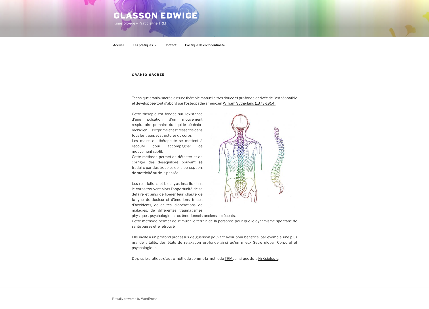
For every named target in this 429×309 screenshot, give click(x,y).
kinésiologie (268, 258)
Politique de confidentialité (205, 45)
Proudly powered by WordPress (134, 299)
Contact (170, 45)
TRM (229, 258)
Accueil (118, 45)
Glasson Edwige (156, 16)
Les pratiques (143, 45)
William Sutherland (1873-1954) (249, 103)
